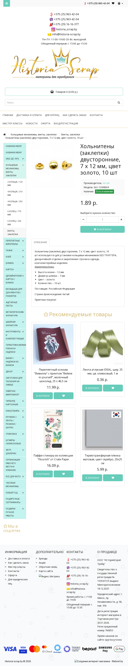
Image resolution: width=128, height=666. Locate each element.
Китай (106, 183)
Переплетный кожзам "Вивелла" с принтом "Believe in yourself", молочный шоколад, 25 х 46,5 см (53, 375)
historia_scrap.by (66, 29)
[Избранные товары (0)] (113, 3)
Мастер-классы (12, 123)
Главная (7, 115)
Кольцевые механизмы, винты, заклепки (33, 134)
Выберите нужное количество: (98, 213)
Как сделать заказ (74, 115)
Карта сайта (46, 571)
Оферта (45, 123)
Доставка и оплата (29, 115)
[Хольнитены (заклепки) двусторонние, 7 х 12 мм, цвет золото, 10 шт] (53, 165)
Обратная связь (48, 566)
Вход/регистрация (66, 123)
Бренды (43, 558)
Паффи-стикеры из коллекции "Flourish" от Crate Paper (53, 457)
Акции (42, 562)
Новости (32, 123)
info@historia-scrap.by (66, 34)
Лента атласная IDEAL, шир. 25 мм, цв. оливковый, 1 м (102, 371)
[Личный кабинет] (120, 3)
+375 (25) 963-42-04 (98, 3)
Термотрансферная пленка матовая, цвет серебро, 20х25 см (102, 459)
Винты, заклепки (70, 134)
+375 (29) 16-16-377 (66, 24)
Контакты (96, 115)
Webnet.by (117, 661)
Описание (40, 242)
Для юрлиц (52, 115)
